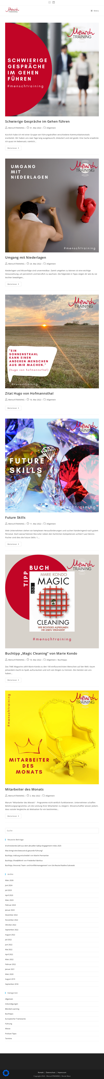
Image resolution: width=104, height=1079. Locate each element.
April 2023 (9, 895)
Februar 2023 (10, 905)
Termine (8, 1038)
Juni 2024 (8, 885)
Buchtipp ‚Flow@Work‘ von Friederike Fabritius (24, 860)
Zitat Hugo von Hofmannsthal (29, 393)
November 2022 (11, 920)
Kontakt (41, 1072)
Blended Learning (12, 1009)
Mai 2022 (8, 949)
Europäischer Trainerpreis (15, 1019)
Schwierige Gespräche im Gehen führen (37, 121)
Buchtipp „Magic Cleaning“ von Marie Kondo (41, 653)
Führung (8, 1023)
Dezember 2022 (11, 915)
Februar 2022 (10, 964)
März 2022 (9, 959)
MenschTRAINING (16, 128)
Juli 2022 (8, 939)
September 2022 (11, 929)
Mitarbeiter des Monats (24, 789)
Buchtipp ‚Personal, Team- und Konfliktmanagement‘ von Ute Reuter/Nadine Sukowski (40, 865)
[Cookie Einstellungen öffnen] (6, 1075)
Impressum (62, 1072)
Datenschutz (50, 1072)
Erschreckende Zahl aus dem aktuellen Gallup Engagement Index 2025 (33, 845)
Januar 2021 (9, 969)
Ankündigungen (11, 1004)
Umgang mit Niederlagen (25, 257)
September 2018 (11, 984)
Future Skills (15, 517)
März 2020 (9, 974)
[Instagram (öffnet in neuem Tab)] (50, 2)
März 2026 (9, 880)
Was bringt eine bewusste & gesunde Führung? (24, 850)
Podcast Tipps (10, 1033)
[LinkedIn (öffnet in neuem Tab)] (54, 2)
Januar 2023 (9, 910)
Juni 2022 (8, 944)
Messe (7, 1028)
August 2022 (10, 934)
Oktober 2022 (10, 925)
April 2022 (9, 954)
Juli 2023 (8, 890)
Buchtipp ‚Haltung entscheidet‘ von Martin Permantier (27, 855)
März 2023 (9, 900)
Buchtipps (62, 660)
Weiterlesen (14, 148)
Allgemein (51, 128)
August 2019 (10, 979)
